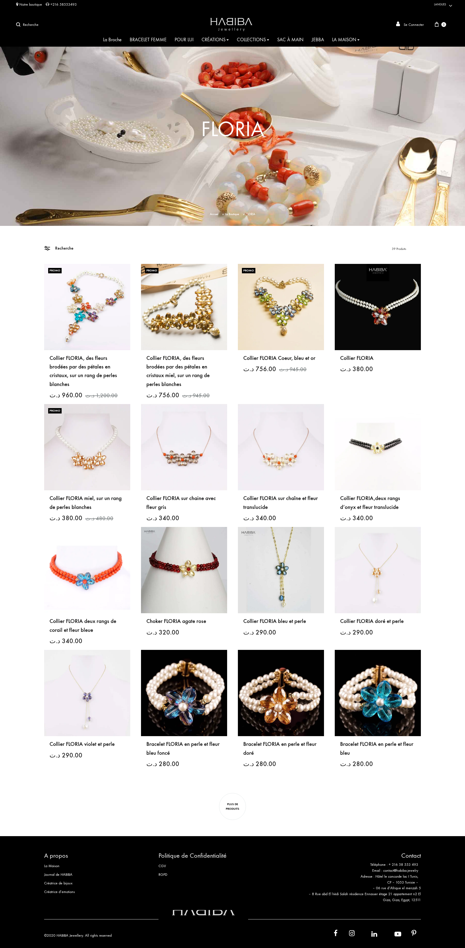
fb (332, 934)
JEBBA (318, 40)
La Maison (51, 866)
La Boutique (232, 214)
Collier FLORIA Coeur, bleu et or (279, 358)
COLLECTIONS (251, 40)
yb (391, 934)
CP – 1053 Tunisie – (402, 882)
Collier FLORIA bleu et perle (274, 621)
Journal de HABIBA (58, 874)
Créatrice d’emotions (59, 892)
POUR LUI (184, 40)
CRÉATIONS (214, 40)
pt (410, 934)
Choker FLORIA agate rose (176, 621)
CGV (162, 866)
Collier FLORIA (357, 358)
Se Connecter (413, 24)
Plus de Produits (232, 806)
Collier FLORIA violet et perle (82, 744)
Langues (440, 4)
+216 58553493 (63, 4)
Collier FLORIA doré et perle (372, 621)
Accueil (214, 214)
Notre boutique (30, 4)
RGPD (162, 874)
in (368, 934)
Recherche (63, 248)
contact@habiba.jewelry (400, 870)
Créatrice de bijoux (58, 883)
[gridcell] (364, 868)
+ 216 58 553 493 (403, 864)
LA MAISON (344, 40)
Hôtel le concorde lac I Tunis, (396, 876)
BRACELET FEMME (148, 40)
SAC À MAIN (290, 40)
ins (347, 934)
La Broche (112, 40)
